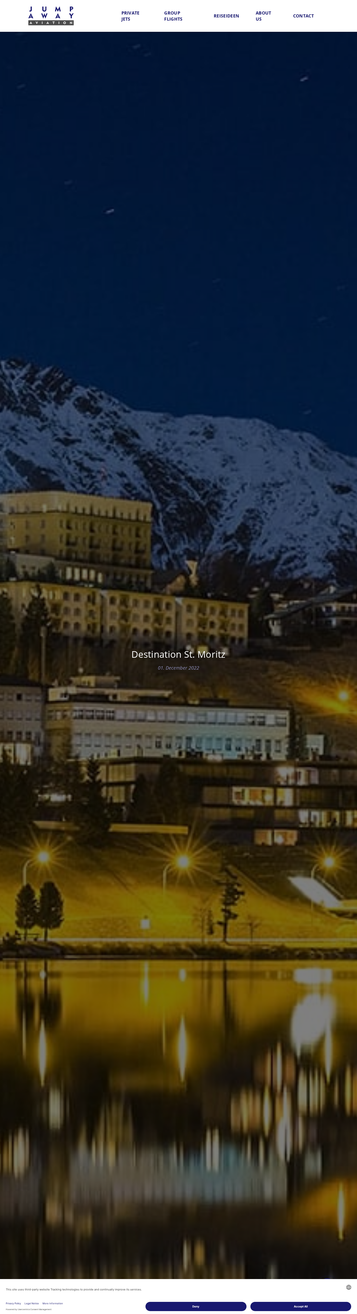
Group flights (173, 16)
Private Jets (130, 16)
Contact (303, 16)
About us (263, 16)
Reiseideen (226, 16)
